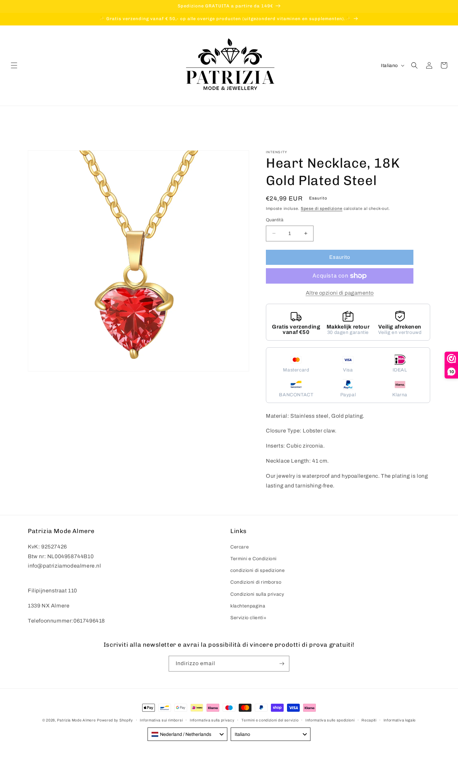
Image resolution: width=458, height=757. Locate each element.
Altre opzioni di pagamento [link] (340, 293)
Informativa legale (400, 720)
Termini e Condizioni (253, 558)
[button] (14, 65)
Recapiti (369, 720)
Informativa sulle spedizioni (330, 720)
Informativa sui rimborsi (161, 720)
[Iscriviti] (281, 664)
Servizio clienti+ (248, 617)
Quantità (274, 220)
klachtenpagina (247, 605)
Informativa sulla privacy (212, 720)
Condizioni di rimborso (255, 582)
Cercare (239, 546)
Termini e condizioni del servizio (269, 720)
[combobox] (187, 734)
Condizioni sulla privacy (257, 594)
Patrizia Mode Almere (76, 720)
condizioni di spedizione (257, 570)
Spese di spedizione (321, 208)
